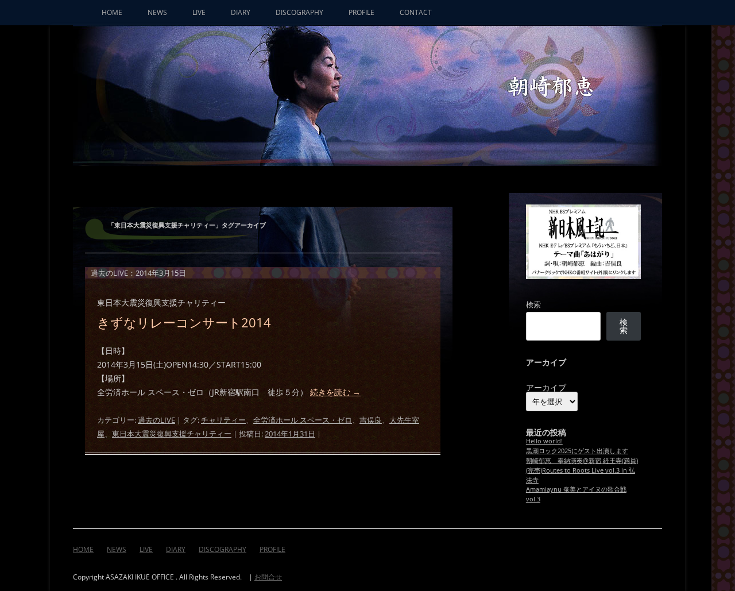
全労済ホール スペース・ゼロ (302, 420)
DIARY (240, 12)
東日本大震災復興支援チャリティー (171, 433)
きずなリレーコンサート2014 (184, 322)
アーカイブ (546, 388)
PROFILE (361, 12)
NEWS (157, 12)
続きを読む (335, 392)
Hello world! (544, 441)
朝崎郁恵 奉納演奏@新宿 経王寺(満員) (582, 460)
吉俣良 (370, 420)
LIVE (199, 12)
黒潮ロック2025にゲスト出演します (577, 450)
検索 (533, 304)
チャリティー (223, 420)
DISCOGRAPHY (299, 12)
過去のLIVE (156, 420)
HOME (112, 12)
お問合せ (268, 577)
